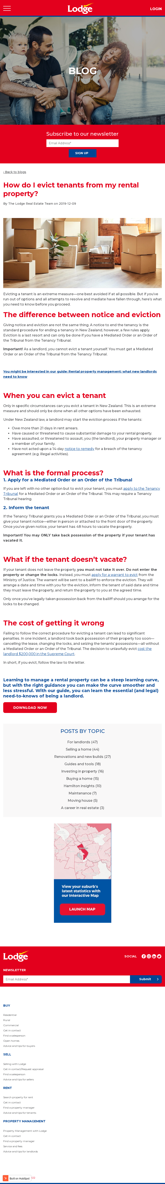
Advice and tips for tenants (19, 1112)
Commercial (11, 1025)
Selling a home (82, 749)
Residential (10, 1015)
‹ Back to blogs (14, 172)
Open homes (11, 1040)
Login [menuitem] (156, 9)
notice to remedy (79, 449)
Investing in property (82, 771)
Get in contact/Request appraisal (23, 1069)
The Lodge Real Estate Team (30, 204)
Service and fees (12, 1146)
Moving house (83, 801)
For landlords (82, 742)
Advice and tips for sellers (18, 1079)
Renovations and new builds (82, 757)
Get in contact (12, 1030)
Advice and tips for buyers (19, 1045)
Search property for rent (18, 1097)
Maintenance (83, 793)
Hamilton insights (82, 786)
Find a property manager (19, 1107)
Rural (6, 1020)
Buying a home (82, 779)
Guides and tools (82, 764)
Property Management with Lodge (25, 1130)
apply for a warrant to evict (115, 575)
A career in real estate (82, 808)
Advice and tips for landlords (20, 1151)
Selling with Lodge (14, 1064)
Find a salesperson (14, 1035)
